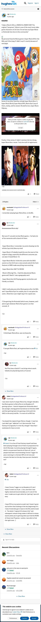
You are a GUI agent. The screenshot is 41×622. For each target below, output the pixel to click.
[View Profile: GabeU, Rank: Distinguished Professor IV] (4, 397)
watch (25, 121)
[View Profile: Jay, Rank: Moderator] (4, 15)
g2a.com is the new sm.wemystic (17, 568)
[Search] (25, 3)
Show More (10, 391)
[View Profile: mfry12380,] (4, 587)
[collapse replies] (20, 206)
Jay (8, 14)
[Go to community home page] (9, 3)
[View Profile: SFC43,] (4, 570)
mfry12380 (19, 590)
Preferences (13, 618)
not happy (10, 560)
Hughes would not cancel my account (19, 578)
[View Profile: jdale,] (4, 562)
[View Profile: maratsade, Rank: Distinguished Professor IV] (4, 209)
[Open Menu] (38, 9)
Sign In (37, 3)
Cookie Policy (16, 612)
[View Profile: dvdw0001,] (4, 579)
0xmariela (19, 555)
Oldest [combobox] (36, 202)
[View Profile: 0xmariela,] (4, 554)
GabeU (9, 396)
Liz (7, 223)
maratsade (10, 207)
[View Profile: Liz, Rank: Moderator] (4, 224)
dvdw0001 (19, 581)
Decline (24, 618)
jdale (17, 563)
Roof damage (11, 586)
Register (30, 3)
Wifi (8, 553)
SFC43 (18, 573)
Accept (34, 618)
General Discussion (8, 9)
